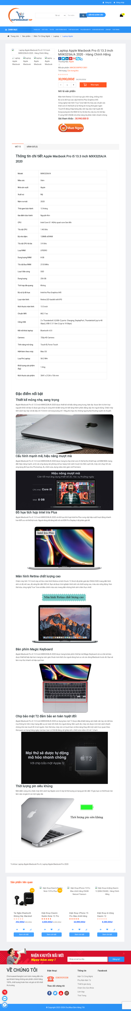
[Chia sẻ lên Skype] (77, 58)
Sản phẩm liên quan (21, 882)
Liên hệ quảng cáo (96, 15)
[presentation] (12, 58)
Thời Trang (82, 996)
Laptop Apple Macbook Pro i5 (29, 864)
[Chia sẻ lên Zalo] (81, 58)
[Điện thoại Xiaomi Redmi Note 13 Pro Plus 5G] (52, 898)
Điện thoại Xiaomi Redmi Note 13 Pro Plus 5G (50, 916)
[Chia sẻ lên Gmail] (74, 58)
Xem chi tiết (24, 934)
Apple (71, 62)
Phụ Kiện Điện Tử (84, 980)
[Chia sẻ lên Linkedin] (67, 58)
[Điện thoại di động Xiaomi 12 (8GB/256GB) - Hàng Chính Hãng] (107, 898)
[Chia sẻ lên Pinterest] (70, 58)
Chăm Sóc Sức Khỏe (86, 988)
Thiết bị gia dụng (84, 984)
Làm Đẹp (81, 992)
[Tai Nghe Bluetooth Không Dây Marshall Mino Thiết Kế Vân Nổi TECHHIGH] (24, 898)
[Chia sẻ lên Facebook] (59, 58)
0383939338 (62, 977)
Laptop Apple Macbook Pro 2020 (55, 864)
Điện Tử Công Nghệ (85, 976)
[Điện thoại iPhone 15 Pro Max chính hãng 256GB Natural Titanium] (79, 898)
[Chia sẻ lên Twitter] (63, 58)
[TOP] (125, 995)
